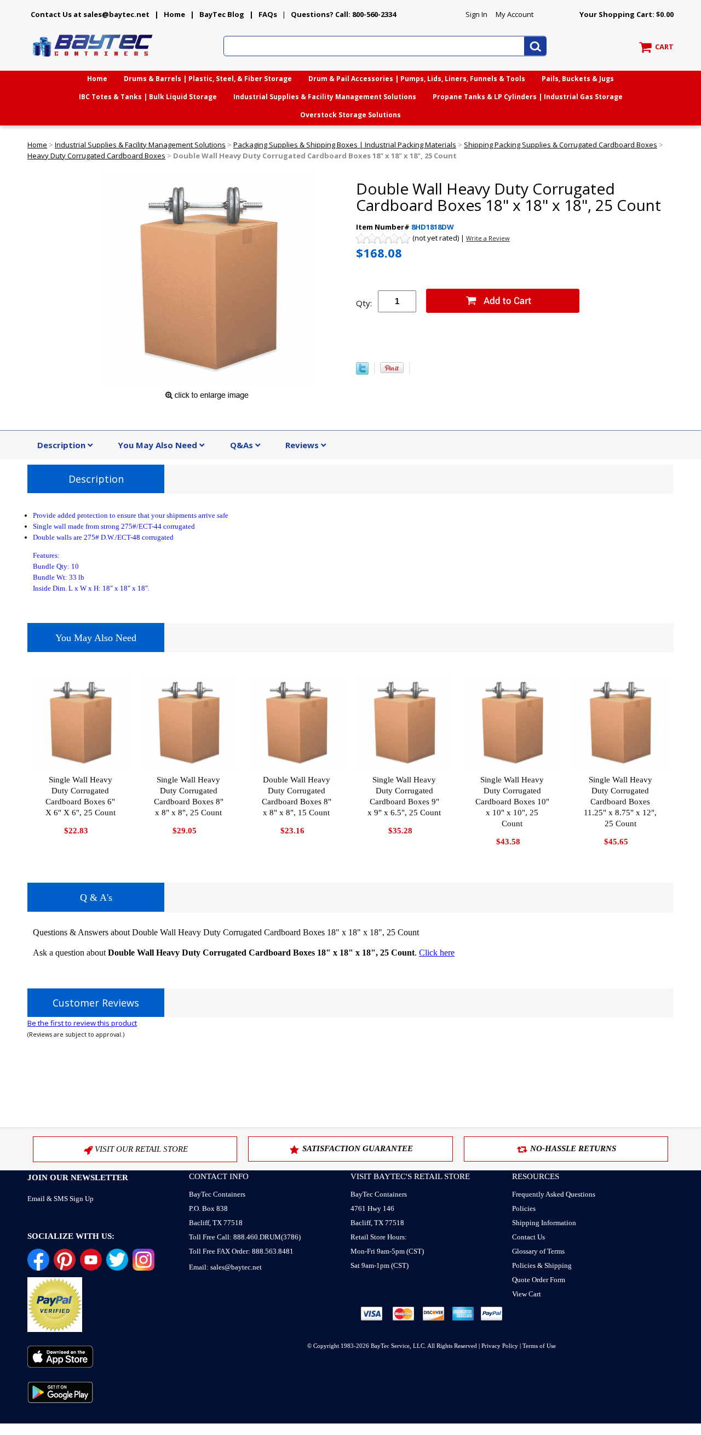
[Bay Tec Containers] (93, 60)
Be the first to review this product (82, 1023)
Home (174, 14)
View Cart (526, 1294)
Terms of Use (539, 1345)
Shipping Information (544, 1223)
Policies (524, 1208)
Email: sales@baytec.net (225, 1267)
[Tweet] (362, 372)
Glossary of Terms (538, 1251)
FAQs (267, 14)
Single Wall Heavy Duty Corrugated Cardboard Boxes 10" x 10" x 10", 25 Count (512, 801)
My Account (514, 14)
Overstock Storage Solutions (350, 114)
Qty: (364, 303)
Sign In (476, 14)
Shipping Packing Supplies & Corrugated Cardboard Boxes (560, 145)
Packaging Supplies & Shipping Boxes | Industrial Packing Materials (344, 145)
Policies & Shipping (542, 1265)
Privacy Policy (499, 1345)
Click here (437, 952)
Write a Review (488, 238)
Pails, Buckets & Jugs (578, 78)
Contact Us (528, 1237)
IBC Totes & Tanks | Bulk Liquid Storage (148, 96)
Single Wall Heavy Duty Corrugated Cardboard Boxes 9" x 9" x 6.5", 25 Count (404, 796)
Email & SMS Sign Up (60, 1198)
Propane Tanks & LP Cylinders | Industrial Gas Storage (528, 96)
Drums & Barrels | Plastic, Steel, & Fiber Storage (208, 78)
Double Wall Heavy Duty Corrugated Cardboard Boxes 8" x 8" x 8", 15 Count (296, 796)
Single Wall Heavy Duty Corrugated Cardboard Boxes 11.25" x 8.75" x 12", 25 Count (620, 801)
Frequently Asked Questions (553, 1194)
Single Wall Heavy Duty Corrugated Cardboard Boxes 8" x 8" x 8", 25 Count (188, 796)
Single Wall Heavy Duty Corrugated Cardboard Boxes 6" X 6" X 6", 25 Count (80, 796)
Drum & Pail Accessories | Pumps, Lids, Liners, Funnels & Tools (416, 78)
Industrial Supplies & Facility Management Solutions (324, 96)
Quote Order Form (538, 1280)
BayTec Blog (221, 14)
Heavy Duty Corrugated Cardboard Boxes (96, 156)
